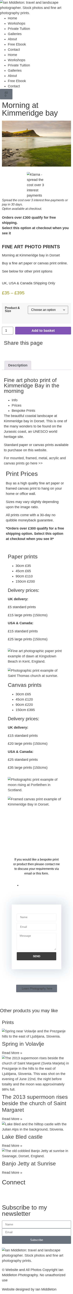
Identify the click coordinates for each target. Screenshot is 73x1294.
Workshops (16, 23)
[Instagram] (17, 1194)
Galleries (15, 34)
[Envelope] (60, 1194)
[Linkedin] (39, 1194)
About (12, 39)
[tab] (40, 400)
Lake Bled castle (22, 1137)
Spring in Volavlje (23, 1044)
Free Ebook (17, 44)
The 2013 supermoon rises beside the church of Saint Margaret (35, 1103)
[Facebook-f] (7, 1194)
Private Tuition (19, 29)
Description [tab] (17, 365)
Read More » (12, 1053)
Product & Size (12, 309)
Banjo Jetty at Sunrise (29, 1164)
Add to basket (43, 331)
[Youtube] (28, 1194)
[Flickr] (50, 1194)
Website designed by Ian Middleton (29, 1289)
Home (12, 18)
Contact (14, 50)
